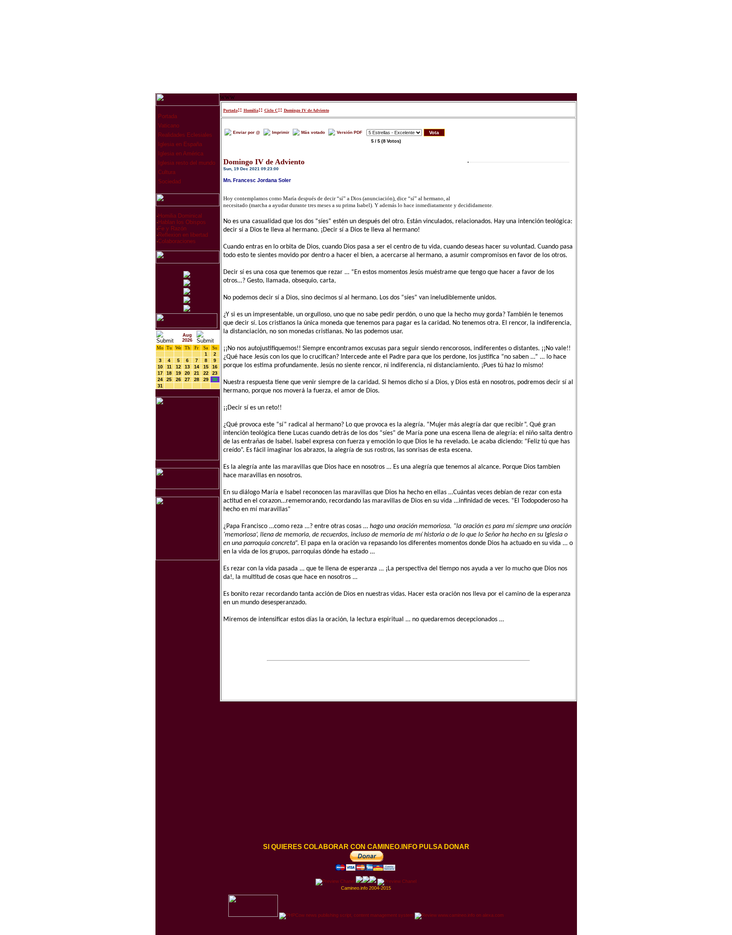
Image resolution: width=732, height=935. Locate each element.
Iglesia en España (179, 144)
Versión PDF (349, 132)
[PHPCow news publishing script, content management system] (346, 915)
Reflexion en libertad (183, 235)
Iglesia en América (179, 153)
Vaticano (167, 125)
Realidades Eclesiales (184, 135)
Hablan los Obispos (182, 222)
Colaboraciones (177, 241)
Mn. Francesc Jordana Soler (257, 180)
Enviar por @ (246, 132)
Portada (166, 116)
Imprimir (280, 132)
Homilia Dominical (180, 216)
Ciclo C (271, 110)
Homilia (251, 110)
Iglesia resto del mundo (185, 163)
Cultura (165, 172)
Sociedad (168, 181)
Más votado (313, 132)
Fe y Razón (172, 228)
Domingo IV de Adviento (306, 110)
